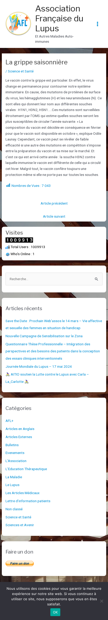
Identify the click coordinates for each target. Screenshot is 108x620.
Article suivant (54, 216)
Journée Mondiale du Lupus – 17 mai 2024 (39, 366)
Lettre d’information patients (28, 501)
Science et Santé (21, 71)
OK (55, 612)
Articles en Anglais (20, 429)
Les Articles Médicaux (23, 493)
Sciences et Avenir (20, 525)
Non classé (14, 509)
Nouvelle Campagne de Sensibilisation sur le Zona (44, 336)
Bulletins (12, 445)
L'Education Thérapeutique (26, 469)
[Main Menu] (97, 24)
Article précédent (54, 203)
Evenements (15, 453)
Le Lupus (12, 485)
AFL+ (9, 421)
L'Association (16, 461)
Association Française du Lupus (59, 18)
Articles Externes (19, 437)
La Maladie (14, 477)
